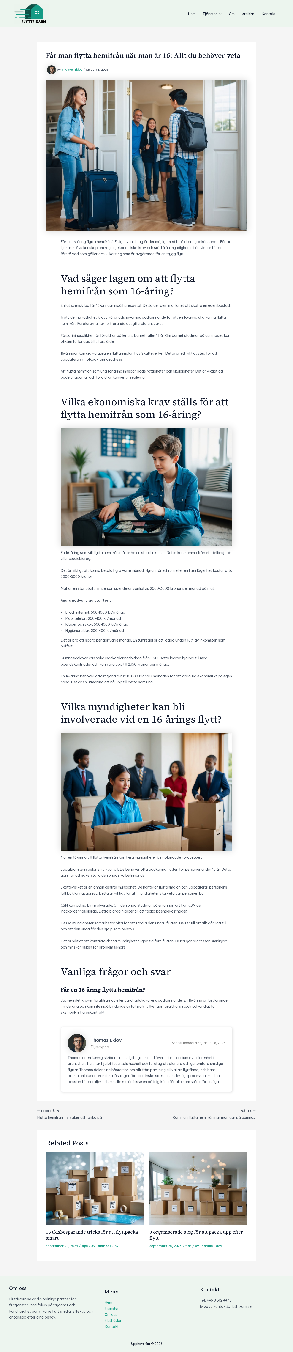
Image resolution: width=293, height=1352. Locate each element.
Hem (191, 13)
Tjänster (210, 13)
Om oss (111, 1314)
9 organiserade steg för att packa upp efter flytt (196, 1235)
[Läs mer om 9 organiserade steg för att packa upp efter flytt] (198, 1188)
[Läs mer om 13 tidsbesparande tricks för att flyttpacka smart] (95, 1188)
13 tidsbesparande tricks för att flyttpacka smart (92, 1235)
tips (85, 1246)
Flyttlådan (113, 1320)
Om (232, 13)
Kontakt (269, 13)
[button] (219, 14)
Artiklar (248, 13)
